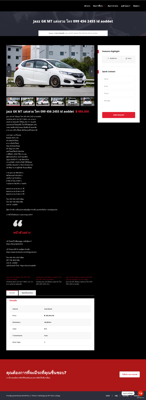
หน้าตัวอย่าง (21, 232)
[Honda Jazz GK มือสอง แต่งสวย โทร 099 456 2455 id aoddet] (51, 280)
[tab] (12, 293)
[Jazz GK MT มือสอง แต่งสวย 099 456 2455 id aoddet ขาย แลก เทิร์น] (81, 280)
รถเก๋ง (108, 396)
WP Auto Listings (54, 396)
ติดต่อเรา (136, 6)
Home (51, 33)
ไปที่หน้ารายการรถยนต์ (129, 374)
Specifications (27, 293)
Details (12, 293)
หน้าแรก (87, 6)
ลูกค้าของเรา (125, 6)
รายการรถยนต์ (59, 33)
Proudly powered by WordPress (18, 396)
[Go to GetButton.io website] (140, 397)
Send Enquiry (118, 115)
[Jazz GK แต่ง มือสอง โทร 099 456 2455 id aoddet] (21, 280)
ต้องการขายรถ (113, 6)
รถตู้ (116, 396)
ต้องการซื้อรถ (98, 6)
